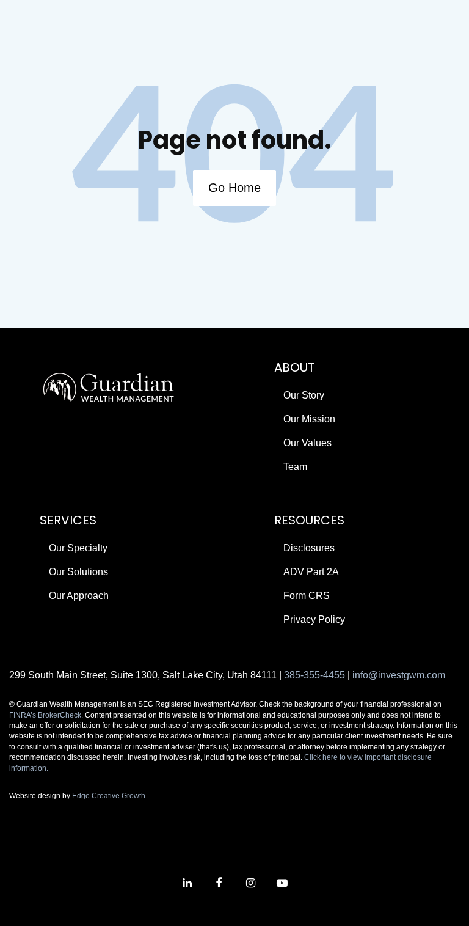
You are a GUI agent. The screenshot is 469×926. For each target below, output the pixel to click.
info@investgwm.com (398, 675)
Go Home (234, 187)
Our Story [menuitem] (303, 395)
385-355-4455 (314, 675)
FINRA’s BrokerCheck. (46, 715)
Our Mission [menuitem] (309, 419)
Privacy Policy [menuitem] (314, 619)
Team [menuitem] (295, 466)
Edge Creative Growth (108, 796)
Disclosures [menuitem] (309, 548)
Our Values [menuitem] (307, 443)
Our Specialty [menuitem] (78, 548)
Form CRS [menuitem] (306, 595)
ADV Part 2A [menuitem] (311, 572)
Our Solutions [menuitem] (78, 572)
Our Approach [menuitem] (79, 595)
